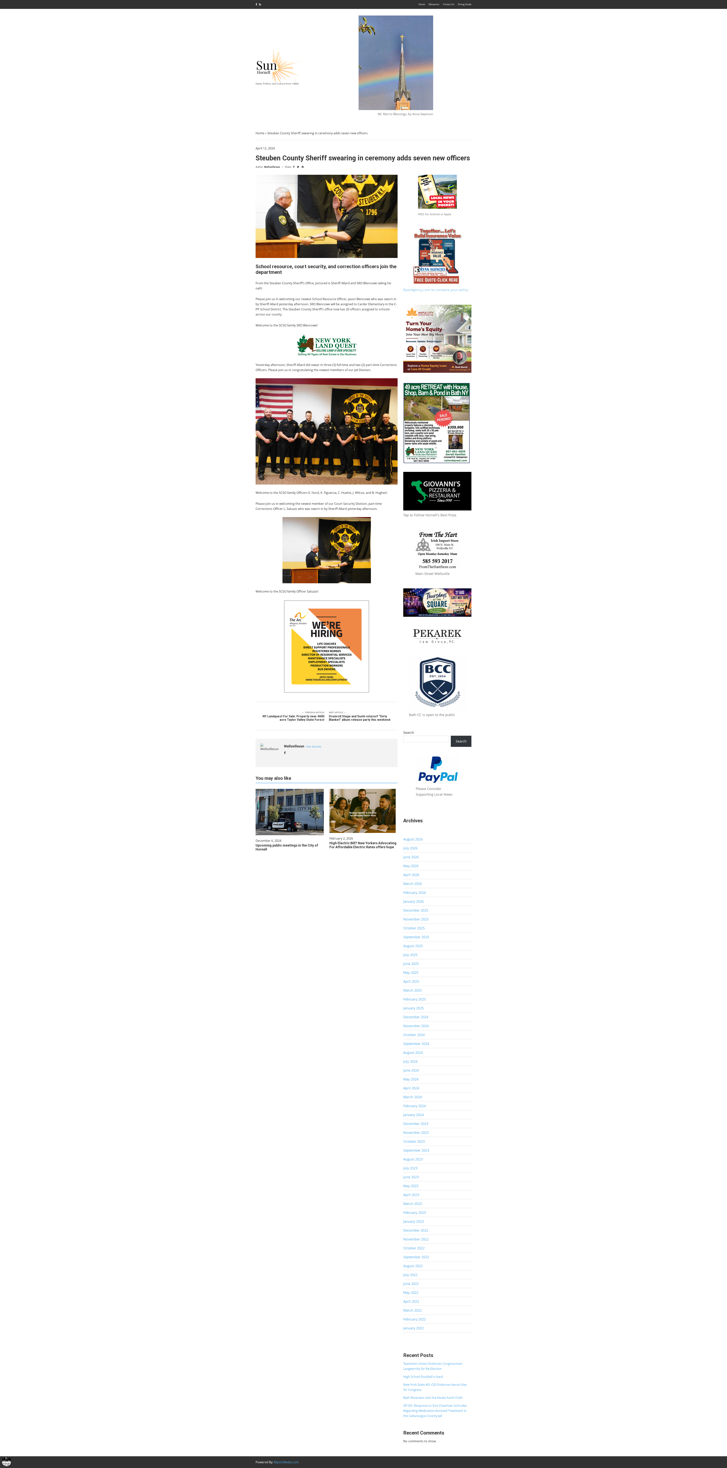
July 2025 (410, 954)
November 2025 (416, 919)
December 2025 (415, 910)
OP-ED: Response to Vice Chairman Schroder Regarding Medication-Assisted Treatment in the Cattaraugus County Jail (435, 1411)
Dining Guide (464, 4)
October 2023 (414, 1141)
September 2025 (416, 937)
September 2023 (416, 1150)
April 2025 (411, 981)
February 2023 (414, 1212)
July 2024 (410, 1061)
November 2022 (416, 1239)
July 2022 (410, 1274)
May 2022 (410, 1292)
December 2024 (415, 1017)
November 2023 (416, 1132)
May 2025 (410, 972)
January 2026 (413, 901)
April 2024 (411, 1088)
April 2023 (411, 1194)
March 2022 (412, 1310)
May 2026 (410, 866)
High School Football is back (423, 1377)
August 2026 (413, 839)
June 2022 (411, 1283)
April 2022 (411, 1301)
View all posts (313, 746)
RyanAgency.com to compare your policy (435, 289)
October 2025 (414, 928)
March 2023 (412, 1203)
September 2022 (416, 1257)
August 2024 (413, 1052)
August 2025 (413, 946)
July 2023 (410, 1168)
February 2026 (414, 892)
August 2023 (413, 1159)
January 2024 (413, 1114)
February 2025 (414, 999)
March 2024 (412, 1097)
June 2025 (411, 963)
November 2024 (416, 1026)
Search (408, 732)
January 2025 (413, 1008)
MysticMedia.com (286, 1462)
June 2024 (411, 1070)
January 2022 (413, 1328)
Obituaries (433, 4)
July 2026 (410, 848)
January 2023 (413, 1221)
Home (422, 4)
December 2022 (415, 1230)
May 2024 (410, 1079)
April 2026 (411, 874)
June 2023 (411, 1177)
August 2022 (413, 1266)
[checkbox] (6, 1461)
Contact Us (448, 4)
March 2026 (412, 883)
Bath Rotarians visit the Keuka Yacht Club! (433, 1398)
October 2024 (414, 1034)
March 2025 (412, 990)
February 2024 (414, 1106)
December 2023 (415, 1123)
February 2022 (414, 1319)
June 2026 (411, 857)
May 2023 (410, 1186)
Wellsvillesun (272, 166)
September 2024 (416, 1043)
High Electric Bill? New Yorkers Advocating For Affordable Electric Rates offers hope (362, 845)
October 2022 (414, 1248)
